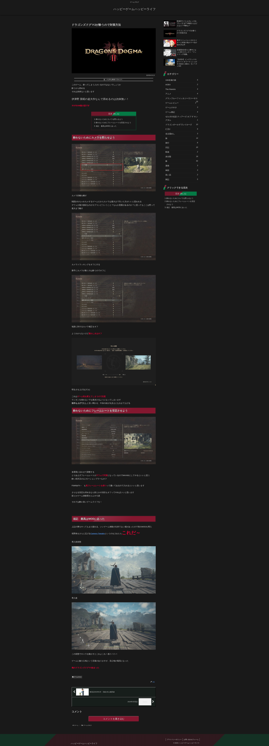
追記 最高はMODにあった (106, 126)
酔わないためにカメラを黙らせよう (109, 119)
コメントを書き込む (114, 718)
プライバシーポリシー (174, 739)
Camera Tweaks (98, 534)
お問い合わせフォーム (191, 739)
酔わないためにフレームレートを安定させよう (113, 122)
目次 (110, 114)
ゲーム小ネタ (78, 677)
